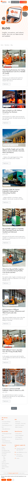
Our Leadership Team (6, 450)
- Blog (4, 457)
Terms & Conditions (5, 463)
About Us (4, 445)
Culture (3, 447)
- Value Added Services (6, 441)
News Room (4, 455)
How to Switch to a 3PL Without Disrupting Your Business (12, 111)
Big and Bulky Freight (7, 145)
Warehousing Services (14, 65)
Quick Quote (23, 2)
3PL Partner (5, 185)
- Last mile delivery (5, 423)
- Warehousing (17, 421)
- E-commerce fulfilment (6, 421)
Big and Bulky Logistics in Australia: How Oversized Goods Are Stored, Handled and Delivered (13, 230)
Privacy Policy (4, 465)
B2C (3, 419)
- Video (4, 458)
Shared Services (18, 431)
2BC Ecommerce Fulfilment (8, 305)
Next (13, 408)
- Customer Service (18, 433)
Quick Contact (15, 2)
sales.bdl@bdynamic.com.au (21, 452)
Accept (4, 479)
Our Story (3, 448)
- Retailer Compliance (18, 427)
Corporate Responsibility (6, 452)
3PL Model (8, 65)
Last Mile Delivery (15, 145)
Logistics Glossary (5, 466)
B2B (9, 185)
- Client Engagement (18, 437)
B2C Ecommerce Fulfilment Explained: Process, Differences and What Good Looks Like (13, 311)
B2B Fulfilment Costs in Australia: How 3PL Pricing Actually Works (12, 350)
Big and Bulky (5, 431)
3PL (4, 65)
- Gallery (4, 460)
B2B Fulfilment (11, 345)
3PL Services (8, 106)
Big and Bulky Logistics (7, 224)
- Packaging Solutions (19, 439)
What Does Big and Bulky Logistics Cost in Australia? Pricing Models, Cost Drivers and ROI (13, 270)
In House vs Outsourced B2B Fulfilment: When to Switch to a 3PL (13, 389)
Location (17, 458)
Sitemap (3, 468)
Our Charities (4, 453)
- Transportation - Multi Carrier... (20, 423)
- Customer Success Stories (7, 442)
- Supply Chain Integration (19, 425)
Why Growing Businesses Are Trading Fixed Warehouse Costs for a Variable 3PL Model (13, 71)
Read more (6, 84)
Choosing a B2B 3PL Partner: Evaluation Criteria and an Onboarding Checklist (11, 191)
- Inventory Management (19, 435)
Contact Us (4, 462)
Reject (9, 479)
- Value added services (6, 429)
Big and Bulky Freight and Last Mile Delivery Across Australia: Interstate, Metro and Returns (13, 150)
